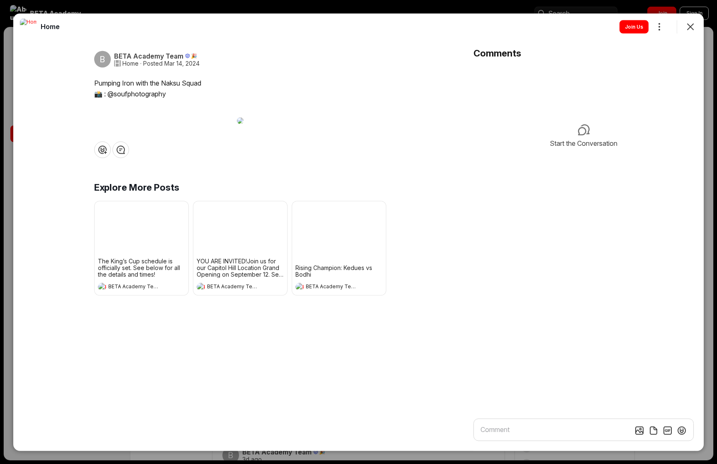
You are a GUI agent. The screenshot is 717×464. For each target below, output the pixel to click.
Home (130, 63)
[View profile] (102, 286)
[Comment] (120, 149)
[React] (102, 149)
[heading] (133, 287)
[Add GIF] (667, 430)
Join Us (634, 26)
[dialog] (358, 232)
